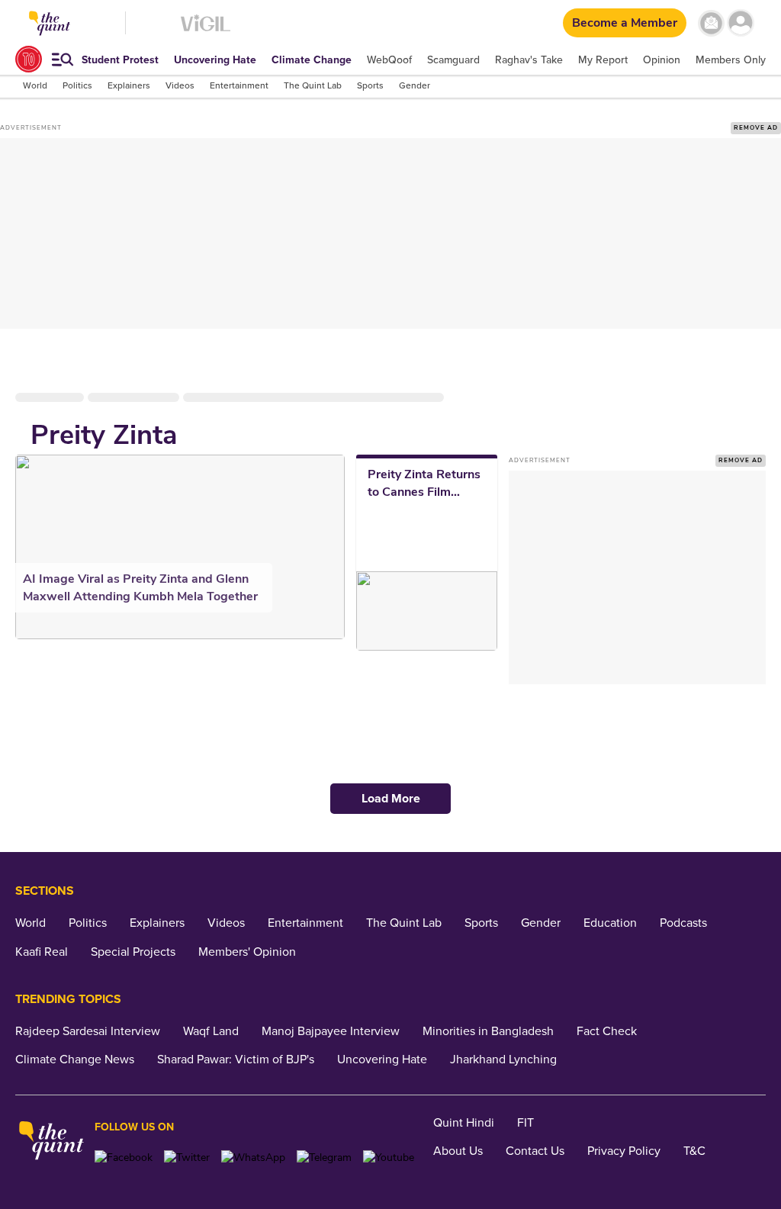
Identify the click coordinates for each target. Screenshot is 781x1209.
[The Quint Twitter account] (187, 1157)
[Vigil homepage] (205, 31)
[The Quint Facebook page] (124, 1157)
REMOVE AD (756, 128)
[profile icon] (741, 23)
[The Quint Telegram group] (324, 1157)
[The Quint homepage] (51, 1142)
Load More (391, 798)
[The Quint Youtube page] (388, 1157)
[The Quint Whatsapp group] (253, 1157)
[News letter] (711, 23)
